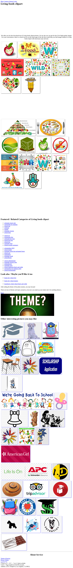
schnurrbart (7, 254)
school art (7, 235)
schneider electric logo (10, 262)
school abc (7, 226)
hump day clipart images (11, 281)
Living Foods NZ (6, 151)
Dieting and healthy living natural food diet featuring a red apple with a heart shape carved (9, 53)
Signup (11, 1)
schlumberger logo (9, 239)
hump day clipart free (10, 278)
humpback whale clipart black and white (15, 284)
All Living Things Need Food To (26, 55)
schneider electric (9, 231)
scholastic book (8, 256)
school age (7, 253)
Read (2, 293)
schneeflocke (8, 257)
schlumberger (8, 264)
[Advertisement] (36, 20)
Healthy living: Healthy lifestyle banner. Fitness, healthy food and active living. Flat (9, 166)
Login (15, 1)
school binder (8, 250)
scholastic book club (10, 223)
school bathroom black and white (13, 267)
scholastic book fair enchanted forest (14, 251)
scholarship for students (10, 224)
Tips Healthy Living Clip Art (59, 151)
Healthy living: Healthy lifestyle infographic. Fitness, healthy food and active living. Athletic (59, 166)
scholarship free (8, 237)
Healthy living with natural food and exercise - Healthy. (43, 150)
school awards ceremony (11, 245)
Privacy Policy (5, 560)
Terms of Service (5, 558)
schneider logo (8, 243)
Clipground (9, 562)
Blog (2, 1)
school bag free (8, 240)
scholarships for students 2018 (12, 268)
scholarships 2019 (9, 248)
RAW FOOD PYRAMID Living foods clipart (13, 133)
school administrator (10, 261)
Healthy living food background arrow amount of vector (61, 72)
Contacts (6, 1)
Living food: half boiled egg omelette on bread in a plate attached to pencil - (29, 89)
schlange (6, 228)
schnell (6, 229)
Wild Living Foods (29, 186)
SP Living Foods (23, 151)
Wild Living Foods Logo (47, 55)
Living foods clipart (30, 73)
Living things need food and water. (10, 73)
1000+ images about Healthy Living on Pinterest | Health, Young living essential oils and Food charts (11, 89)
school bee (7, 242)
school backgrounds (9, 270)
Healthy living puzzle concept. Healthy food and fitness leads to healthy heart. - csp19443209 (26, 166)
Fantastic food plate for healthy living (46, 133)
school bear (7, 232)
